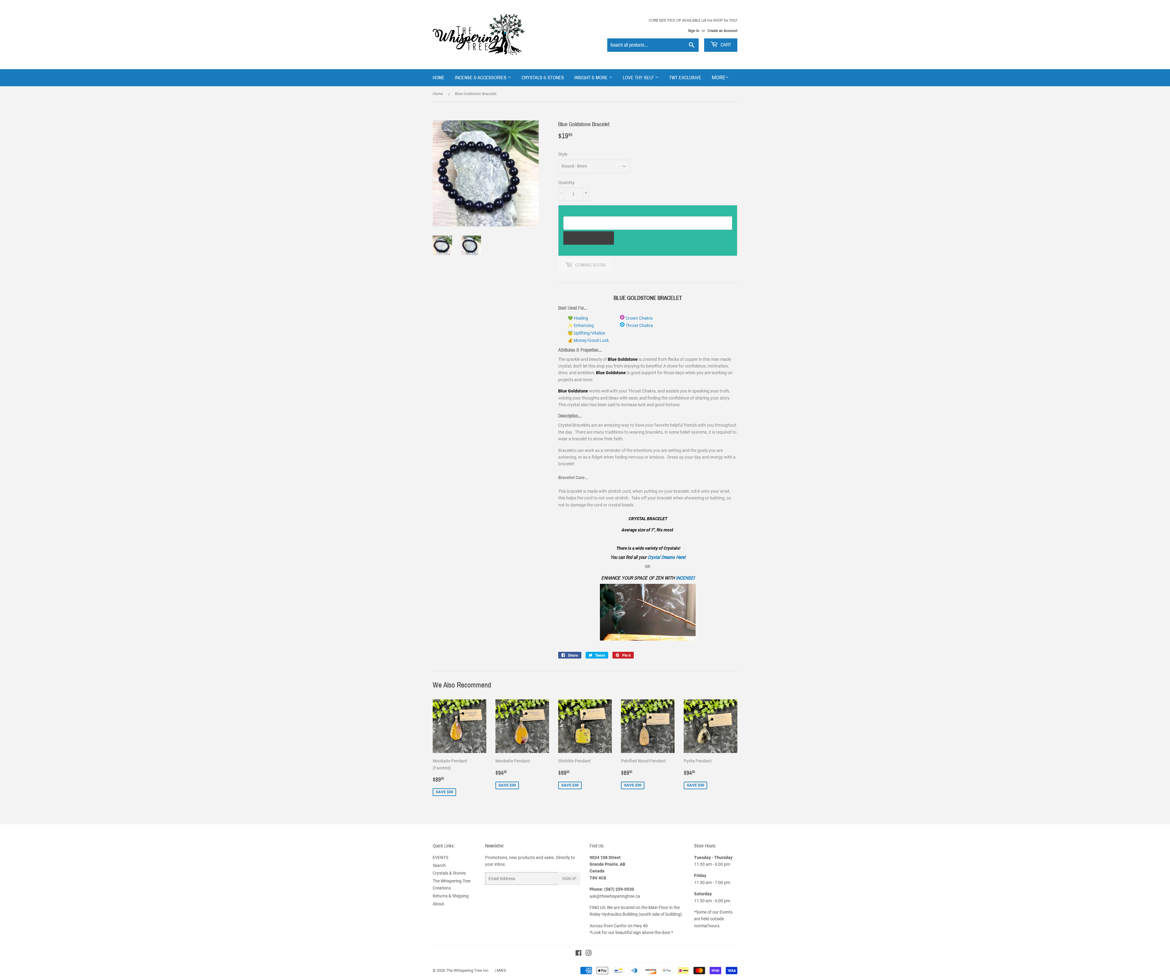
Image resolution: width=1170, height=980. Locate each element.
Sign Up (569, 878)
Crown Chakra (639, 318)
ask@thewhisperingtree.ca (615, 896)
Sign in (693, 31)
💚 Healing (578, 318)
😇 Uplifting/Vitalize (586, 333)
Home (439, 77)
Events (726, 912)
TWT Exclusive (685, 77)
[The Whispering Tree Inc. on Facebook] (578, 953)
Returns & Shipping (451, 895)
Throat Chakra (639, 325)
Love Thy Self (639, 77)
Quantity (566, 182)
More (718, 77)
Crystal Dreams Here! (666, 557)
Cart (725, 44)
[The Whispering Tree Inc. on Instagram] (589, 953)
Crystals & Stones (543, 77)
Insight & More (591, 77)
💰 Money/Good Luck (588, 340)
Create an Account (722, 31)
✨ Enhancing (581, 325)
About (438, 903)
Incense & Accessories (481, 77)
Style (562, 154)
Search (439, 865)
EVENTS (440, 857)
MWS (501, 970)
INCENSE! (685, 578)
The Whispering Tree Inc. (467, 970)
